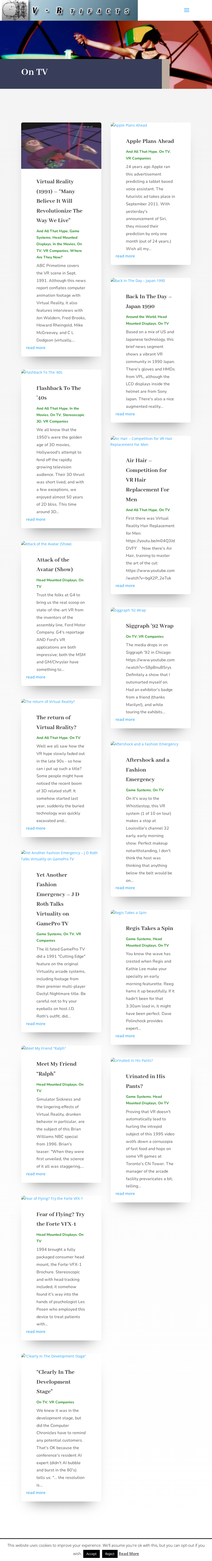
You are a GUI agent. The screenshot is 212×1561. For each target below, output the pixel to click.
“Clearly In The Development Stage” (55, 1382)
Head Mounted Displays (56, 580)
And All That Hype (52, 231)
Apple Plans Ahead (150, 141)
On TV (55, 414)
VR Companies (55, 250)
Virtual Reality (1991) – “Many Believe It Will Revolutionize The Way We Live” (59, 201)
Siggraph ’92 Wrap (149, 626)
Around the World (141, 316)
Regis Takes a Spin (149, 928)
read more (36, 348)
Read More (129, 1553)
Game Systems (49, 934)
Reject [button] (110, 1553)
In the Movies (64, 244)
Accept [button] (91, 1553)
